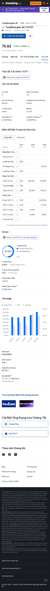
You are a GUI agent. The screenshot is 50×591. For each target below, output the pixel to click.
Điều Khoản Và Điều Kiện (10, 561)
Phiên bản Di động (9, 472)
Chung (5, 57)
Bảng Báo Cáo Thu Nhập (33, 62)
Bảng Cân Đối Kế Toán (9, 176)
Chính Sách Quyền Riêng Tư (11, 568)
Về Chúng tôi (32, 467)
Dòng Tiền (7, 195)
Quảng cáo (31, 472)
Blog (3, 467)
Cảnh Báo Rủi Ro (7, 576)
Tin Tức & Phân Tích (29, 57)
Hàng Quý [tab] (21, 137)
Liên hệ (29, 476)
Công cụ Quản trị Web (10, 481)
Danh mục (5, 476)
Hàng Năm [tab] (8, 137)
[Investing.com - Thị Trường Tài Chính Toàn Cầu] (14, 3)
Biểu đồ (14, 57)
